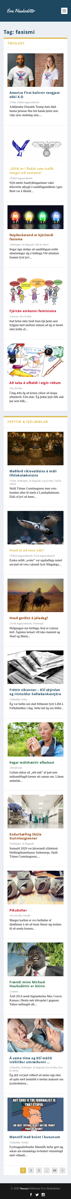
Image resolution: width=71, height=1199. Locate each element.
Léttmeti (14, 991)
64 (54, 1170)
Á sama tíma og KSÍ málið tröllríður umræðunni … (30, 1060)
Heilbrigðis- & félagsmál (22, 244)
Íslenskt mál (16, 767)
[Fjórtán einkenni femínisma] (35, 288)
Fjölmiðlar (15, 699)
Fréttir (13, 102)
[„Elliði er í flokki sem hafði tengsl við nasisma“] (35, 146)
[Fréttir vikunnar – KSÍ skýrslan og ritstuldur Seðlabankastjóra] (35, 667)
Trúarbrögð (38, 623)
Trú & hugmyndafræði (44, 555)
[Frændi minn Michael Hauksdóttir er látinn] (35, 959)
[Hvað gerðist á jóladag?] (35, 595)
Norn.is (24, 1188)
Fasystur (14, 316)
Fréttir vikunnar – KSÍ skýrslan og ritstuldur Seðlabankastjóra (35, 692)
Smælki (26, 915)
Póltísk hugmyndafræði (28, 102)
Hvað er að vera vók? (26, 550)
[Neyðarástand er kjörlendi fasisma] (35, 217)
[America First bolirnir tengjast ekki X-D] (35, 70)
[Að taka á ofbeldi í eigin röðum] (35, 360)
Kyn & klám (25, 316)
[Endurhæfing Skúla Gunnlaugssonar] (35, 811)
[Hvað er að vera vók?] (35, 527)
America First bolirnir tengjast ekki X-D (34, 95)
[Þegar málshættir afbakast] (35, 739)
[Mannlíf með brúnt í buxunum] (35, 1114)
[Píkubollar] (35, 887)
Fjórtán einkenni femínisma (32, 311)
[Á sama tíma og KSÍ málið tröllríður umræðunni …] (35, 1035)
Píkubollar (18, 910)
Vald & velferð (42, 244)
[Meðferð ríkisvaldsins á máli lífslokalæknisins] (35, 448)
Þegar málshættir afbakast (31, 762)
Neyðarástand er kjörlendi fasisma (31, 237)
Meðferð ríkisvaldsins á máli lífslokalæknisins (33, 473)
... (47, 1170)
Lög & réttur (47, 480)
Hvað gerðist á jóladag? (28, 618)
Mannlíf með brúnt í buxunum (34, 1137)
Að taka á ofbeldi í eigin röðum (35, 383)
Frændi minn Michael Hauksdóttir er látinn (27, 984)
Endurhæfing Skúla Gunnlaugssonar (25, 836)
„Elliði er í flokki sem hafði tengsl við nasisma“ (31, 171)
